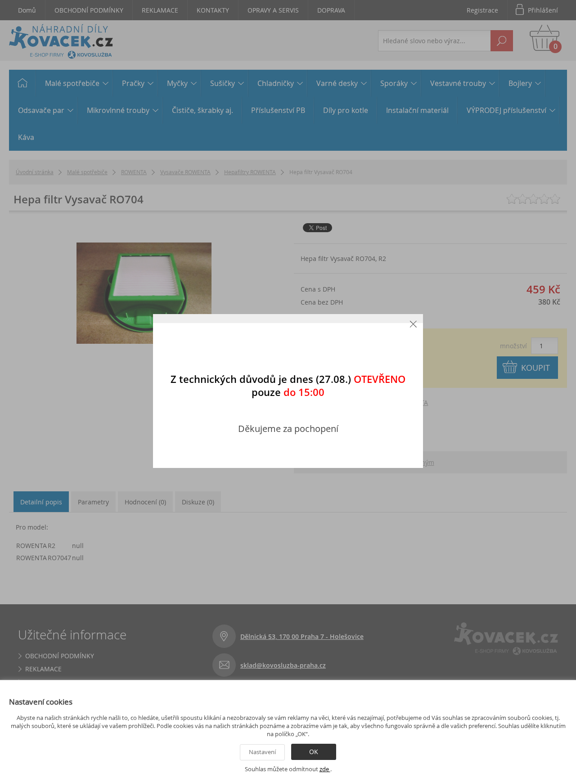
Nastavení (262, 752)
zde (325, 769)
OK (313, 751)
